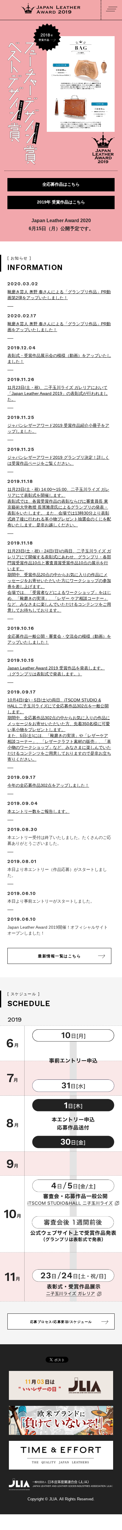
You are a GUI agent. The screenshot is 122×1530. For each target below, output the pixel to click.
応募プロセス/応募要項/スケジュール (61, 1322)
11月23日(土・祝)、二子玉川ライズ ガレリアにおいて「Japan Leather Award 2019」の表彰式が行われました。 (57, 393)
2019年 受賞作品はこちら (61, 202)
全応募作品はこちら (61, 184)
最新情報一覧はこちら (59, 956)
